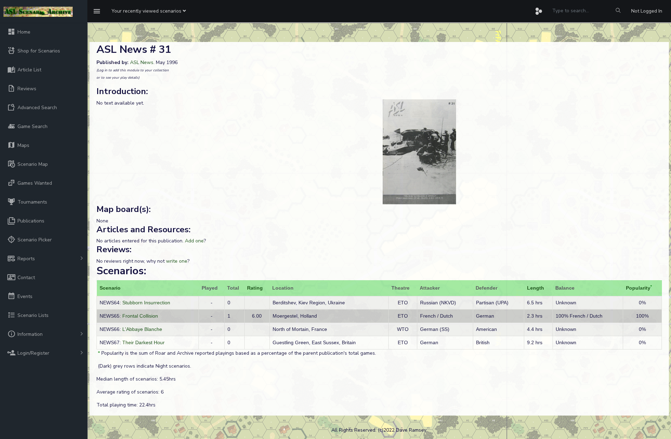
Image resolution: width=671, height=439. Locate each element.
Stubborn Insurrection (146, 302)
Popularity (638, 288)
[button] (148, 11)
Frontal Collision (140, 316)
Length (535, 288)
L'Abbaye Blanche (142, 329)
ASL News (141, 62)
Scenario (110, 288)
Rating (255, 288)
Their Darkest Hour (143, 342)
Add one (194, 241)
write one (176, 261)
